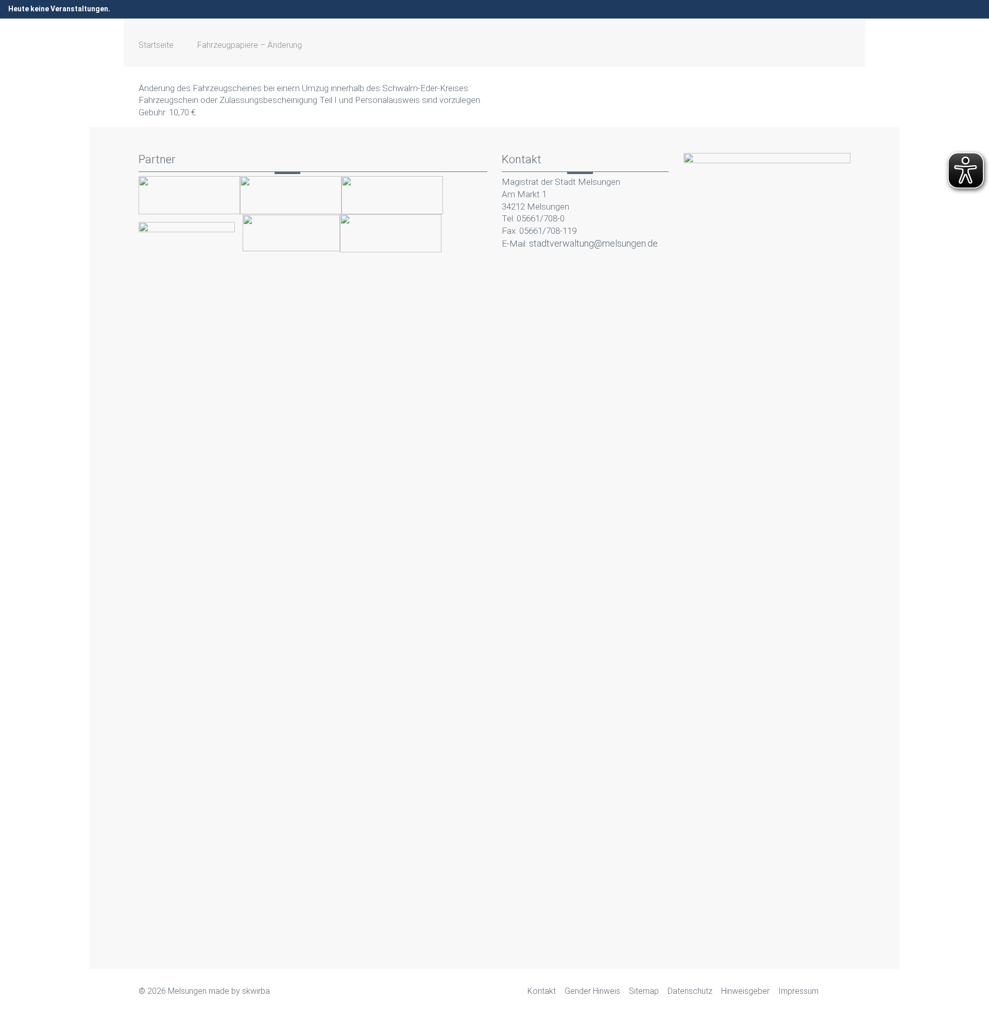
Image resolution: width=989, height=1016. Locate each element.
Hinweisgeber (745, 991)
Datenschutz (690, 991)
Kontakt (541, 991)
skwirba (256, 991)
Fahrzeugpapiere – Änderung (249, 45)
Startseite (156, 45)
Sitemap (644, 991)
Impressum (798, 991)
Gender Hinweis (592, 991)
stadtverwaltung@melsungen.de (593, 243)
